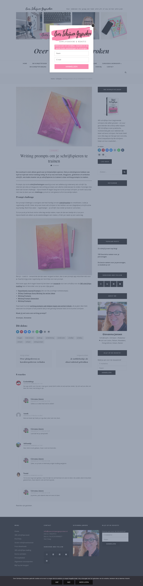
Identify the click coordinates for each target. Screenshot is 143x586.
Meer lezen (84, 582)
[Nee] (141, 581)
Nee (68, 582)
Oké (56, 582)
